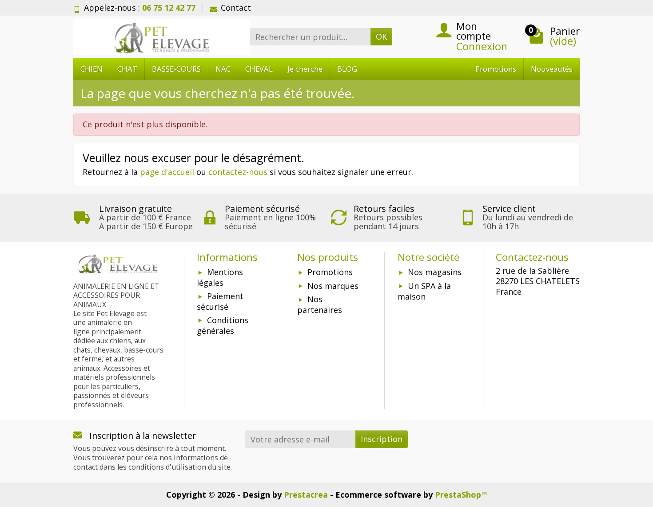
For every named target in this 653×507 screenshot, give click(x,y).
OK (381, 36)
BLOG (347, 69)
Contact (236, 7)
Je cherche (305, 69)
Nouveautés (552, 69)
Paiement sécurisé (220, 301)
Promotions (495, 69)
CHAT (127, 69)
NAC (223, 69)
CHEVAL (259, 69)
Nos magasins (435, 272)
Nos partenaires (319, 304)
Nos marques (332, 285)
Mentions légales (220, 277)
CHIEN (91, 69)
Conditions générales (222, 325)
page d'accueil (167, 171)
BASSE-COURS (176, 69)
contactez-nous (237, 171)
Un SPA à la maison (424, 291)
